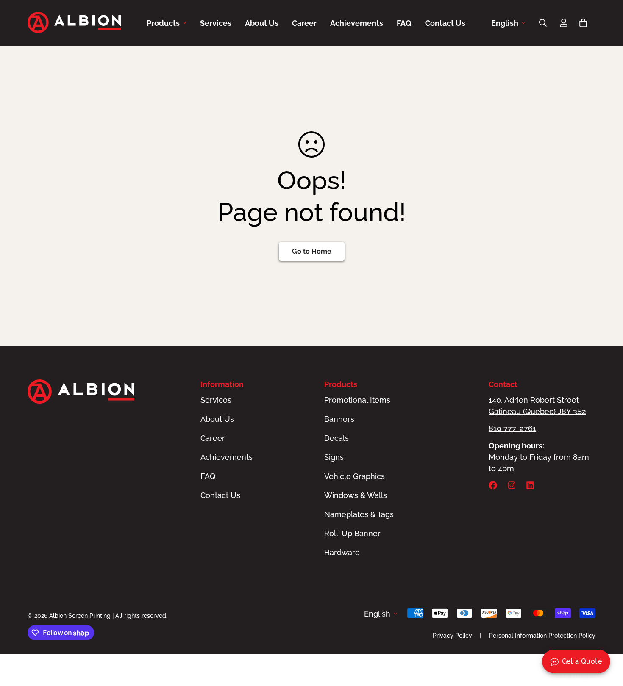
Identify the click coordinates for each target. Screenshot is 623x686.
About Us (261, 23)
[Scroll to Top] (606, 640)
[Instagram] (511, 485)
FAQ (404, 23)
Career (304, 23)
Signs (334, 457)
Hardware (342, 552)
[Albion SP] (74, 23)
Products (163, 23)
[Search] (543, 23)
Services (215, 23)
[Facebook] (493, 485)
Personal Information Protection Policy (542, 635)
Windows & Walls (355, 495)
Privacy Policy (452, 635)
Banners (339, 419)
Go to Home (311, 251)
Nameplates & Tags (359, 514)
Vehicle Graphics (354, 476)
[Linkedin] (530, 485)
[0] (583, 23)
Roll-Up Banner (352, 533)
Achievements (356, 23)
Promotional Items (357, 400)
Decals (336, 438)
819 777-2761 (512, 428)
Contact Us (445, 23)
